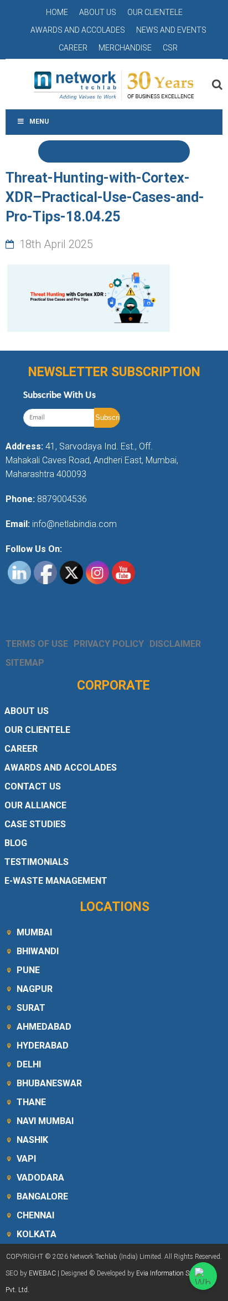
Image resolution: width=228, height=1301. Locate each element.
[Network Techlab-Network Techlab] (114, 84)
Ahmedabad (44, 1026)
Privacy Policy (109, 644)
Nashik (32, 1140)
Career (73, 47)
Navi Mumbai (45, 1121)
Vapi (26, 1158)
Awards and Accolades (77, 30)
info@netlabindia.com (73, 524)
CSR (170, 47)
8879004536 (62, 499)
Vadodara (40, 1177)
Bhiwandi (38, 951)
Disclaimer (175, 644)
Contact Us (32, 786)
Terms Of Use (37, 644)
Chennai (35, 1215)
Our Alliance (35, 805)
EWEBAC (42, 1273)
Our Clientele (155, 12)
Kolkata (36, 1234)
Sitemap (25, 662)
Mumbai (34, 932)
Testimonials (36, 862)
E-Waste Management (55, 880)
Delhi (29, 1064)
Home (57, 12)
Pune (28, 970)
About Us (97, 12)
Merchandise (125, 47)
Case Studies (35, 824)
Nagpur (35, 989)
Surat (31, 1008)
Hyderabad (43, 1045)
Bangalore (42, 1196)
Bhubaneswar (49, 1083)
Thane (31, 1102)
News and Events (171, 30)
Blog (15, 843)
